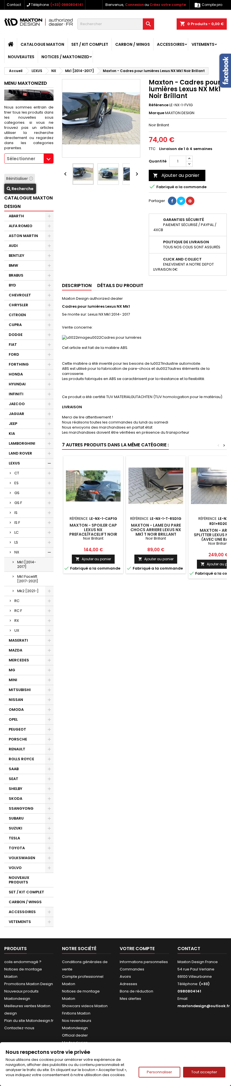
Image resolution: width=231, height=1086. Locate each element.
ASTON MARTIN (23, 235)
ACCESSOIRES (171, 44)
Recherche (22, 189)
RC (16, 600)
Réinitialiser (17, 178)
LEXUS (14, 463)
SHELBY (15, 788)
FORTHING (19, 364)
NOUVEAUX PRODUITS (19, 880)
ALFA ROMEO (20, 226)
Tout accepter (204, 1072)
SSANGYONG (21, 808)
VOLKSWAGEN (22, 858)
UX (16, 630)
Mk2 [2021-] (28, 591)
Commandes (132, 969)
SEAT (13, 778)
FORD (14, 354)
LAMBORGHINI (22, 443)
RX (16, 620)
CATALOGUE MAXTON (42, 44)
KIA (12, 433)
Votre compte (137, 948)
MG (12, 670)
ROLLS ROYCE (21, 759)
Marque (156, 113)
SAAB (14, 769)
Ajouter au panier (176, 175)
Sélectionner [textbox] (21, 159)
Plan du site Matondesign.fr (29, 1020)
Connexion (134, 4)
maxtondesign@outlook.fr (203, 1006)
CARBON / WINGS (132, 44)
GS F (18, 502)
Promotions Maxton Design (28, 984)
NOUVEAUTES (21, 57)
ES (16, 483)
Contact (14, 4)
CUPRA (15, 324)
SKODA (15, 798)
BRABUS (16, 275)
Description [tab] (77, 285)
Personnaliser (159, 1072)
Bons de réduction (136, 991)
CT (16, 473)
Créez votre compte (168, 4)
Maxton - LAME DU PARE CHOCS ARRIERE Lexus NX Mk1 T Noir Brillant (155, 529)
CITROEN (17, 315)
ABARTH (16, 216)
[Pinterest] (190, 201)
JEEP (13, 423)
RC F (18, 610)
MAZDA (15, 650)
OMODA (16, 709)
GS (16, 493)
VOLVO (15, 867)
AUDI (13, 245)
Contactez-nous (19, 1028)
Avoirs (125, 976)
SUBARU (16, 818)
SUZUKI (15, 828)
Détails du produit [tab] (120, 285)
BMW (13, 265)
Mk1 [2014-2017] (26, 564)
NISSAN (16, 699)
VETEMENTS (203, 44)
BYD (12, 285)
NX (16, 552)
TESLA (14, 838)
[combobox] (29, 158)
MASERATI (18, 640)
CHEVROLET (20, 295)
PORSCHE (18, 739)
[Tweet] (181, 201)
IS (15, 512)
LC (16, 532)
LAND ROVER (20, 453)
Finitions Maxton (76, 1013)
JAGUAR (16, 413)
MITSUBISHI (20, 689)
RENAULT (17, 749)
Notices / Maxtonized (65, 57)
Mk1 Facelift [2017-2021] (27, 579)
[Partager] (172, 201)
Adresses (128, 984)
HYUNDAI (17, 384)
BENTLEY (16, 255)
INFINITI (16, 394)
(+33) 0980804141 (66, 4)
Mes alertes (130, 998)
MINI (13, 680)
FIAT (13, 344)
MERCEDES (19, 660)
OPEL (13, 719)
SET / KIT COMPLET (89, 44)
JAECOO (17, 404)
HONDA (16, 374)
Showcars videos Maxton (85, 1006)
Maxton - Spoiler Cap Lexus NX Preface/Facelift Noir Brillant (93, 532)
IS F (17, 522)
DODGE (16, 334)
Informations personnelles (144, 962)
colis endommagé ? (22, 962)
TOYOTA (17, 848)
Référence (158, 105)
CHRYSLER (18, 305)
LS (16, 542)
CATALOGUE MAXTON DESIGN (28, 202)
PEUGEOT (17, 729)
